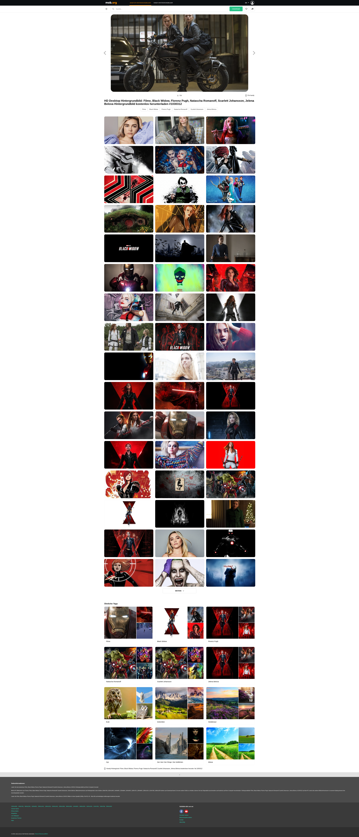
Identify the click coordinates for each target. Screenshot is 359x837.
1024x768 (96, 806)
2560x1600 (109, 806)
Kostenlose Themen (16, 818)
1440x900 (75, 806)
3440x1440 (55, 806)
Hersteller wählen (184, 815)
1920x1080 (14, 806)
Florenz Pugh (166, 109)
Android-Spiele (15, 808)
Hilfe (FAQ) (182, 822)
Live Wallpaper (15, 815)
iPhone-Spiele (15, 811)
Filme (144, 109)
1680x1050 (82, 806)
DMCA (46, 834)
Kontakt (181, 820)
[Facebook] (182, 813)
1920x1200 (89, 806)
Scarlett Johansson (197, 109)
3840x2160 (27, 806)
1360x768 (102, 806)
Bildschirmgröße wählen (186, 817)
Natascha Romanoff (180, 109)
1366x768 (20, 806)
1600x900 (34, 806)
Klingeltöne (14, 813)
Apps (12, 820)
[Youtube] (186, 813)
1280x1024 (48, 806)
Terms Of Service (39, 834)
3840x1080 (69, 806)
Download (236, 9)
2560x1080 (62, 806)
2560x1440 (41, 806)
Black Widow (153, 109)
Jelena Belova (211, 109)
